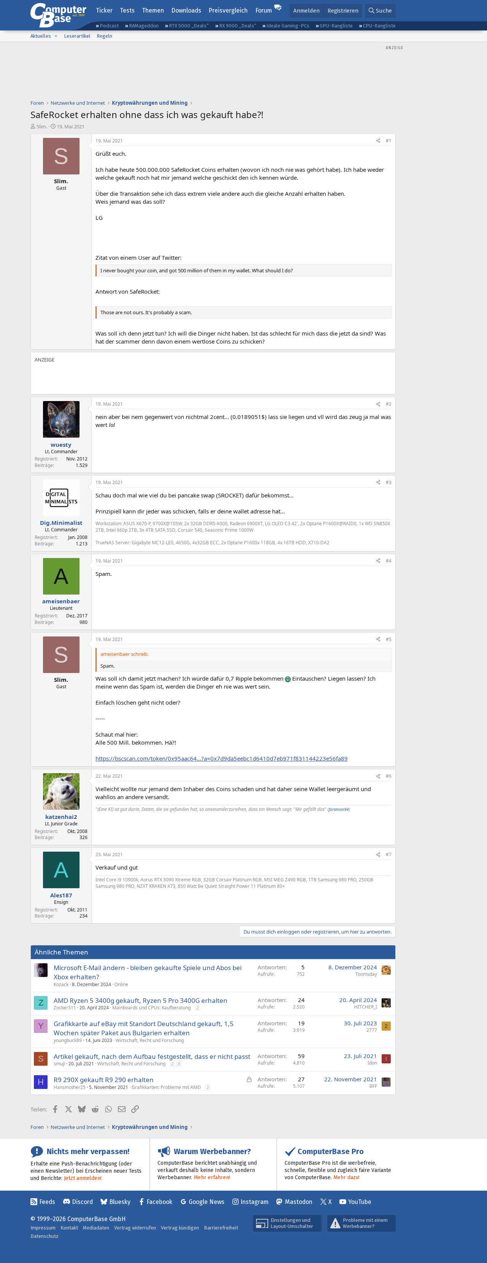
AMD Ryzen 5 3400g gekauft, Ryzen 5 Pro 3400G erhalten (141, 1000)
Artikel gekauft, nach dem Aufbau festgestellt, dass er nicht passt (152, 1056)
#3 (389, 482)
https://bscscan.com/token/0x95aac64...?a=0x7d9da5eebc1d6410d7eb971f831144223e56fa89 (221, 758)
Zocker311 (65, 1007)
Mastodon (298, 1201)
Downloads (186, 10)
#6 (389, 776)
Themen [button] (153, 10)
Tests (127, 10)
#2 (389, 404)
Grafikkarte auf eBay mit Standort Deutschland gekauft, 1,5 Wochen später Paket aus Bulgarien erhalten (144, 1028)
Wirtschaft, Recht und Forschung (150, 1040)
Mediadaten (96, 1228)
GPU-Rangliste (336, 26)
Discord (82, 1201)
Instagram (254, 1201)
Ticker (104, 10)
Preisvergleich (228, 10)
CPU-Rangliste (379, 26)
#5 (389, 639)
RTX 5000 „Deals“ (188, 26)
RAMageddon (144, 26)
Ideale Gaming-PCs (287, 26)
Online (121, 984)
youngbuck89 (68, 1040)
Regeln (104, 36)
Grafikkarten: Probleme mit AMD (166, 1087)
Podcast (109, 26)
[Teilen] (378, 141)
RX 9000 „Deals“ (237, 26)
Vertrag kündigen (180, 1228)
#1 (389, 140)
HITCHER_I (365, 1007)
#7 (389, 854)
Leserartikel (77, 36)
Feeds (47, 1201)
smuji (59, 1063)
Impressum (43, 1228)
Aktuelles (40, 36)
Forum (263, 10)
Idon (372, 1063)
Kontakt (69, 1228)
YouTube (359, 1201)
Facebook (159, 1201)
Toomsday (366, 974)
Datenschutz (44, 1236)
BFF (373, 1086)
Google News (206, 1201)
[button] (56, 36)
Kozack (61, 984)
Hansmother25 (70, 1087)
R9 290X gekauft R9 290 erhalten (104, 1079)
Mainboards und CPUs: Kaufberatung (151, 1007)
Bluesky (120, 1201)
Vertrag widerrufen (135, 1228)
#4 (389, 561)
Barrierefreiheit (221, 1228)
